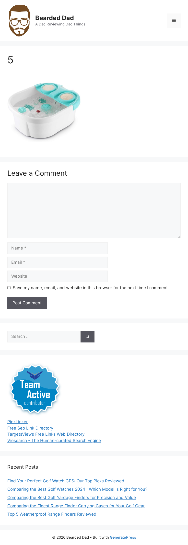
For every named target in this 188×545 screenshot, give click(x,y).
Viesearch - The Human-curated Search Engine (54, 440)
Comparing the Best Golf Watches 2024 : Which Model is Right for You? (77, 489)
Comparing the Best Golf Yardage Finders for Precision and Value (71, 497)
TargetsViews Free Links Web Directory (45, 434)
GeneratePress (123, 537)
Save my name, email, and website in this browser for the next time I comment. (91, 287)
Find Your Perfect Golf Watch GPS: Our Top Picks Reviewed (65, 480)
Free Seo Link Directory (30, 428)
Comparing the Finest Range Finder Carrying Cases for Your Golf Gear (76, 505)
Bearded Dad (54, 18)
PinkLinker (17, 421)
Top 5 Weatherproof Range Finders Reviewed (51, 514)
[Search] (87, 336)
